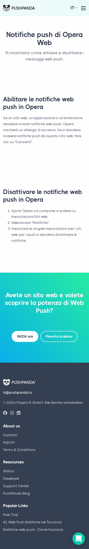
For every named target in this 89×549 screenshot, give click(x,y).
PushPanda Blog (16, 493)
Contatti (10, 435)
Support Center (16, 486)
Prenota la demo (59, 336)
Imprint (9, 442)
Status (8, 471)
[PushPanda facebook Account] (5, 413)
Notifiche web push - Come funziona (33, 529)
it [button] (72, 7)
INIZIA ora (25, 336)
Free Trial (10, 515)
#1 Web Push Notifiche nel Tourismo (32, 522)
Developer (11, 478)
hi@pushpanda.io (17, 392)
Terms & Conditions (19, 450)
